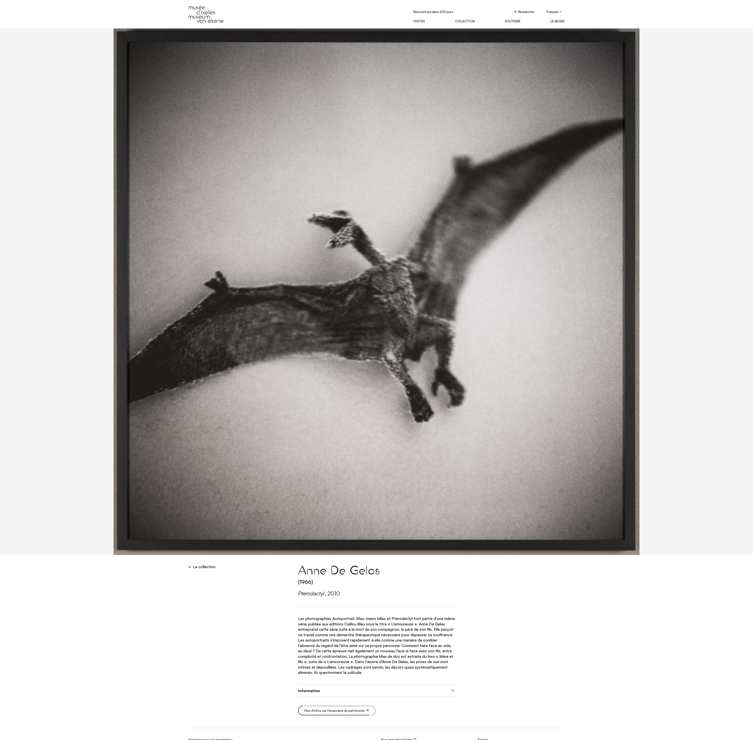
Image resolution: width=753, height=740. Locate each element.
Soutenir (512, 21)
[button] (376, 691)
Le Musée (557, 21)
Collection (465, 21)
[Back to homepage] (206, 14)
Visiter (419, 21)
